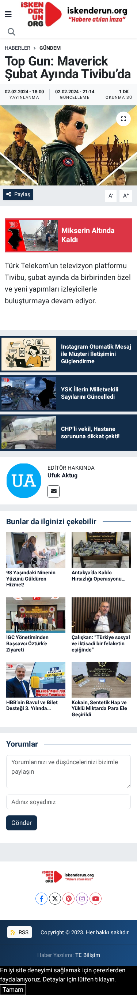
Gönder (21, 822)
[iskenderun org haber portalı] (75, 13)
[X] (55, 899)
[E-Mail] (53, 491)
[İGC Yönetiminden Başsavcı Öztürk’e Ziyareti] (35, 614)
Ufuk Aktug (62, 475)
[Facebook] (41, 899)
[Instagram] (82, 899)
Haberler (17, 48)
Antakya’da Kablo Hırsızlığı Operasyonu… (98, 576)
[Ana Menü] (8, 14)
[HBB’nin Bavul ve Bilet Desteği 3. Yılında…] (35, 679)
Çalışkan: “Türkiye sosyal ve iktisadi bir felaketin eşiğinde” (101, 643)
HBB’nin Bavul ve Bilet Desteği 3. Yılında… (32, 705)
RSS (22, 932)
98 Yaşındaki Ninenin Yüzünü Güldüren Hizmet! (31, 579)
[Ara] (12, 32)
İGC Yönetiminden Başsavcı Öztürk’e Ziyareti (27, 643)
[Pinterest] (68, 899)
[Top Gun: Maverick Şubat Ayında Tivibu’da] (68, 145)
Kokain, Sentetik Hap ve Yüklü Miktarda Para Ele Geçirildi (99, 708)
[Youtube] (96, 899)
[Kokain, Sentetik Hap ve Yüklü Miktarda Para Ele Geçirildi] (101, 679)
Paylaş (22, 194)
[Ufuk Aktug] (23, 480)
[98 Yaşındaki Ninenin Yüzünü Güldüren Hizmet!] (35, 549)
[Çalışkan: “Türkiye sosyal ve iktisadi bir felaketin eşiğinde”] (101, 614)
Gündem (50, 48)
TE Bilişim (87, 955)
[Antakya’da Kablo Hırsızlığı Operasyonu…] (101, 549)
